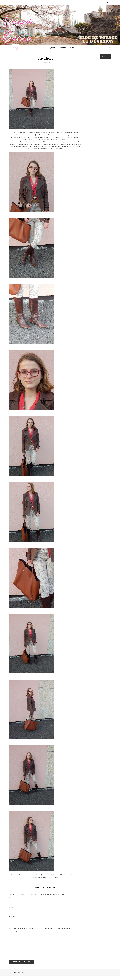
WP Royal (21, 972)
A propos (74, 48)
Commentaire (13, 932)
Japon (53, 48)
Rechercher (105, 57)
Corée (44, 48)
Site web (12, 916)
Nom (11, 898)
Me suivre (63, 48)
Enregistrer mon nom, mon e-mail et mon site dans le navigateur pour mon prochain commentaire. (41, 928)
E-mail (11, 907)
